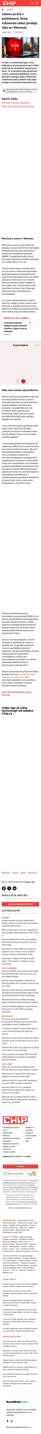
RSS (27, 1141)
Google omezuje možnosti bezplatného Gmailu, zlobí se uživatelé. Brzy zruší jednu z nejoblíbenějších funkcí (20, 923)
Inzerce (29, 1138)
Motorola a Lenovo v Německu (16, 102)
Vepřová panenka (25, 1237)
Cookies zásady (9, 1152)
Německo (32, 872)
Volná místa (7, 1133)
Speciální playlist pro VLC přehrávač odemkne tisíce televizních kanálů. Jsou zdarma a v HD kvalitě (18, 1090)
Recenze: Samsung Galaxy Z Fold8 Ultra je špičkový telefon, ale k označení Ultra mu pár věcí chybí (20, 983)
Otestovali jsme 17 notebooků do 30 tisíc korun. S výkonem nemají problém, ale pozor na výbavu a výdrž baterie (20, 1312)
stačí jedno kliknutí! (25, 92)
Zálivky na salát (21, 1244)
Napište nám (30, 882)
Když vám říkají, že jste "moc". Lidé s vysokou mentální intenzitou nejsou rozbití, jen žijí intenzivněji (19, 1383)
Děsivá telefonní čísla (25, 1220)
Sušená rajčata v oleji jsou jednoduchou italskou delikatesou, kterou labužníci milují (20, 1361)
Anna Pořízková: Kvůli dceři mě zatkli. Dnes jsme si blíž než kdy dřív (20, 1375)
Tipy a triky (7, 1064)
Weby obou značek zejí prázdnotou (18, 106)
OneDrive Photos (25, 1260)
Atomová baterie (23, 1265)
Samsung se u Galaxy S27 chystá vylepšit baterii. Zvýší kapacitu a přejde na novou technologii (18, 961)
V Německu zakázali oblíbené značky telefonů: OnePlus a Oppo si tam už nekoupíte (15, 327)
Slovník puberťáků (9, 1223)
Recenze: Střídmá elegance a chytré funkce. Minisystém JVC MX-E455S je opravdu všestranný (20, 1009)
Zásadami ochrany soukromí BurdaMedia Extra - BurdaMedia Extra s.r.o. (20, 1187)
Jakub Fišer (6, 32)
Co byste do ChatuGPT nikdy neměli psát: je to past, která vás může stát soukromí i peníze (20, 1031)
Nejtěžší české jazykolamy (18, 1225)
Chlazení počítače (25, 1256)
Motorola (6, 872)
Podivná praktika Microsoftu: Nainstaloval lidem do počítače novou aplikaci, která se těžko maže (19, 942)
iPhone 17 (6, 1270)
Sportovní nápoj (8, 1244)
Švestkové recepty (27, 1249)
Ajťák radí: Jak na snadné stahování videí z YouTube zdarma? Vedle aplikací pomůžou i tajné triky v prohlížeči (19, 1099)
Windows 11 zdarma (28, 1263)
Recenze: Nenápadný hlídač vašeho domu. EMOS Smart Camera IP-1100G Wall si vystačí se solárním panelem (19, 1302)
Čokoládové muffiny (26, 1239)
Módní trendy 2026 (22, 1230)
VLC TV (14, 1270)
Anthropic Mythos (9, 1265)
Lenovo (15, 872)
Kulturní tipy (13, 1227)
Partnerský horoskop (25, 1223)
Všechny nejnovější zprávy (20, 904)
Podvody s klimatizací (27, 1270)
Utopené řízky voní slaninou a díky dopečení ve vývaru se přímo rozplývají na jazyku (20, 1368)
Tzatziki (24, 1246)
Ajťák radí (23, 1227)
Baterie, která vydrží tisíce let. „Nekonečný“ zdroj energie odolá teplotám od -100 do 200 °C (20, 932)
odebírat (20, 1166)
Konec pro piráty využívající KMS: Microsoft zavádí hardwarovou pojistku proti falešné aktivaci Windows (19, 1057)
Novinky (10, 10)
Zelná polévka (14, 1246)
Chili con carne (24, 1242)
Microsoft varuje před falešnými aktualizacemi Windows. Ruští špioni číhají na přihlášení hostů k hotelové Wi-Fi (19, 1021)
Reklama (6, 1136)
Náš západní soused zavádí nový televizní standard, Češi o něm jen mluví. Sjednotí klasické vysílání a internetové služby (19, 951)
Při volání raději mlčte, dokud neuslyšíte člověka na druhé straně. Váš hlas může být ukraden (20, 1330)
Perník (11, 1249)
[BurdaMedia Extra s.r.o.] (15, 1120)
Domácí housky (8, 1251)
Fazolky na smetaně (10, 1239)
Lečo (17, 1249)
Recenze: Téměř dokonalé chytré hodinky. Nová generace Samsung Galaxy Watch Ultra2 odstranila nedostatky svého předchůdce (20, 992)
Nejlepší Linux (8, 1272)
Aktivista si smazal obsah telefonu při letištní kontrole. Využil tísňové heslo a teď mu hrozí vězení (20, 1040)
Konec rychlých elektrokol (12, 1258)
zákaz (23, 872)
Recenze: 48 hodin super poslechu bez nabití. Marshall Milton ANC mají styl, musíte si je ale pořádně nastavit (20, 973)
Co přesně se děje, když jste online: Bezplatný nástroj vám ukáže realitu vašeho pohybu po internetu (19, 1321)
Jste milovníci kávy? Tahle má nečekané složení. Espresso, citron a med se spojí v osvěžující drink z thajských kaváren (20, 1343)
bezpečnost (7, 1016)
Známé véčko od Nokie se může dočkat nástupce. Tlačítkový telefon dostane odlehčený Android (20, 1293)
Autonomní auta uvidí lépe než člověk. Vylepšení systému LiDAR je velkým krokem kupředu (20, 1285)
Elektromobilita (28, 1268)
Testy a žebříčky (9, 968)
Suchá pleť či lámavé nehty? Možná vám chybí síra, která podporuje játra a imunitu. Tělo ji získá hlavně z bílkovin (20, 1353)
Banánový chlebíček (10, 1242)
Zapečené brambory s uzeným (27, 1251)
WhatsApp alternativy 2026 (12, 1232)
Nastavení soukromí (11, 1144)
